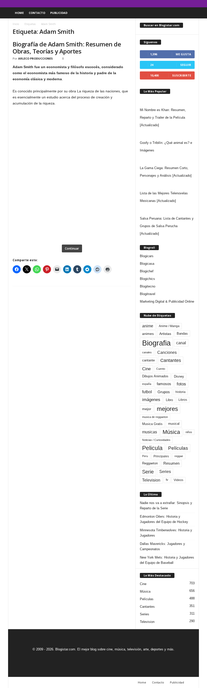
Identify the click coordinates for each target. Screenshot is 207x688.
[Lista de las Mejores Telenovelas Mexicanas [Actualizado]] (167, 184)
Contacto (37, 13)
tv (167, 479)
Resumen (171, 463)
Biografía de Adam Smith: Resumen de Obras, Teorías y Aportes (67, 47)
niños (189, 432)
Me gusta (183, 54)
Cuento (160, 368)
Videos (178, 480)
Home (19, 13)
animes (148, 334)
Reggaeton (150, 463)
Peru (145, 456)
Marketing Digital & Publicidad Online (167, 301)
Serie (148, 471)
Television (151, 480)
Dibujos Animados (155, 376)
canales (147, 352)
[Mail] (179, 3)
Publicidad (58, 13)
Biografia (156, 343)
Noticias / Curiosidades (156, 439)
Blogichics (147, 279)
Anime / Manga (169, 326)
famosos (164, 384)
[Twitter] (187, 3)
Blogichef (146, 271)
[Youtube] (195, 3)
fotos (181, 384)
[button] (191, 12)
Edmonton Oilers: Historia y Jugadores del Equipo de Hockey (164, 519)
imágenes (151, 399)
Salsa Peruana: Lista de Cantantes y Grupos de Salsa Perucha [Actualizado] (167, 226)
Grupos (164, 392)
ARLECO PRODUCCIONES (35, 58)
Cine (146, 368)
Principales (161, 456)
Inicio (16, 24)
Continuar (72, 248)
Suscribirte (181, 75)
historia (180, 392)
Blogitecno (147, 286)
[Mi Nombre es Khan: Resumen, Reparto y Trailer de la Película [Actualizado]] (167, 101)
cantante (148, 360)
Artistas (165, 334)
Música (171, 432)
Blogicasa (147, 264)
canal (181, 342)
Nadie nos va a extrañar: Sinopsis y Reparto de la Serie (166, 505)
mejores (167, 408)
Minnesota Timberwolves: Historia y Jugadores (166, 532)
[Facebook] (172, 3)
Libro (169, 400)
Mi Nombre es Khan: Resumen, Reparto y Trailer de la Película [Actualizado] (163, 117)
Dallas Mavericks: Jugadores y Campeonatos (162, 546)
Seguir (185, 65)
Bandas (182, 333)
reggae (178, 456)
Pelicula (152, 448)
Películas (178, 448)
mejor (146, 409)
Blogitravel (147, 294)
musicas (149, 432)
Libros (182, 399)
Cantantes (170, 360)
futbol (147, 392)
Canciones (167, 352)
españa (146, 383)
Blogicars (146, 256)
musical (173, 424)
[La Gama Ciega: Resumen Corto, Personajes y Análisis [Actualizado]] (167, 159)
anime (147, 326)
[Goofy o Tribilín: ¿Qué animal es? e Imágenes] (167, 134)
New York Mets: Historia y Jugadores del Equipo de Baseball (167, 560)
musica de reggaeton (155, 416)
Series (165, 471)
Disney (179, 376)
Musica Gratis (152, 424)
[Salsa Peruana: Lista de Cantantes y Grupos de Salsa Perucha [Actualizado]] (167, 210)
